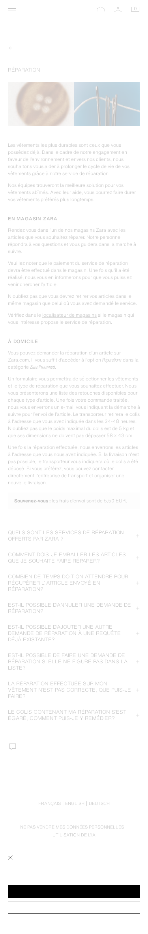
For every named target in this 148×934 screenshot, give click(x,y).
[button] (74, 891)
